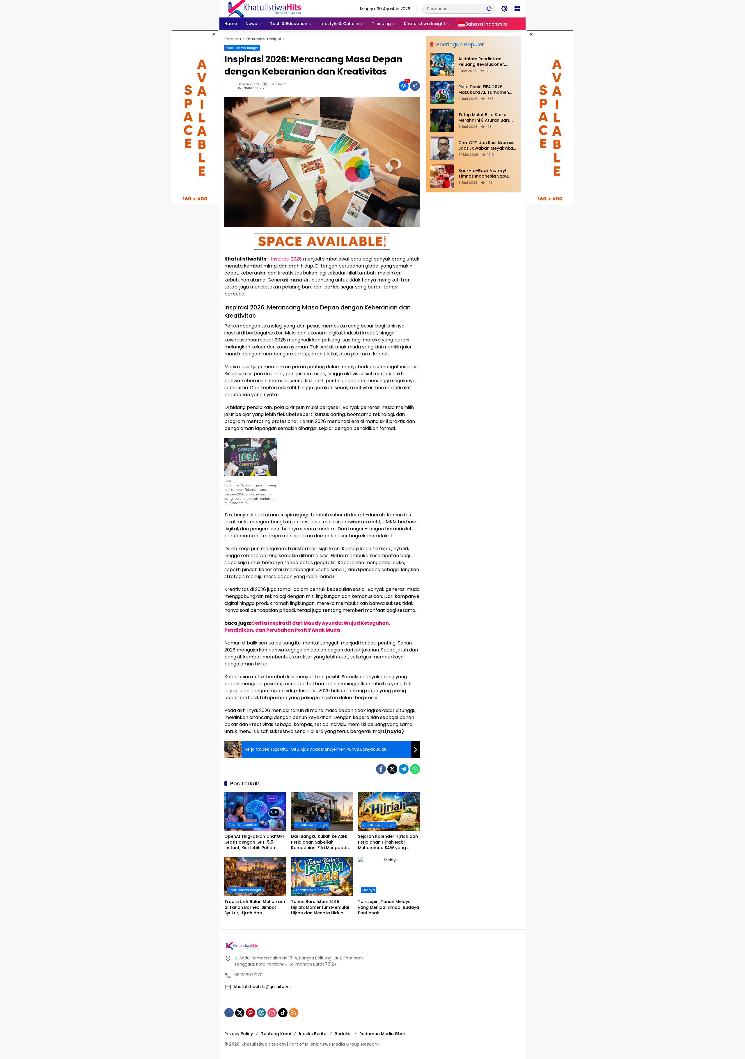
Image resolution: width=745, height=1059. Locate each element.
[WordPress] (261, 1012)
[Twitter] (392, 769)
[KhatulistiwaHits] (264, 8)
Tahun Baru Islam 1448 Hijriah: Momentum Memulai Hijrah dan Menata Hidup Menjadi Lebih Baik (320, 907)
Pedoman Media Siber (382, 1034)
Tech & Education (243, 824)
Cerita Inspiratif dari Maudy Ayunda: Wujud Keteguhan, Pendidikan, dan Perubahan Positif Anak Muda (307, 626)
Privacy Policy (238, 1034)
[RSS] (293, 1012)
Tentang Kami (276, 1034)
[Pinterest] (250, 1012)
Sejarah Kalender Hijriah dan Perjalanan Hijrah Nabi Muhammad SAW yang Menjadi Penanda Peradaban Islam (388, 842)
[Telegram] (404, 769)
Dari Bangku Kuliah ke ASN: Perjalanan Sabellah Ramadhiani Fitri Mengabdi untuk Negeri (319, 842)
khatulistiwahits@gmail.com (262, 986)
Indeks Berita (313, 1034)
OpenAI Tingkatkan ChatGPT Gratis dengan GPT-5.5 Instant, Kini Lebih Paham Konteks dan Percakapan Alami (254, 842)
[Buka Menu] (517, 8)
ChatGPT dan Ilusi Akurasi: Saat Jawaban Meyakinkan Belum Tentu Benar (487, 145)
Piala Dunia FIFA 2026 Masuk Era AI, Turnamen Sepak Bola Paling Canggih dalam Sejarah (486, 89)
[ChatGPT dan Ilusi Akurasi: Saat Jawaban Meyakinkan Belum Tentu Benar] (442, 148)
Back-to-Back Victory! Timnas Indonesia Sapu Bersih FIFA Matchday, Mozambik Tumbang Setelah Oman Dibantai (483, 173)
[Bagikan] (415, 86)
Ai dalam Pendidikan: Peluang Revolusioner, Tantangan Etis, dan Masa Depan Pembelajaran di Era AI (487, 62)
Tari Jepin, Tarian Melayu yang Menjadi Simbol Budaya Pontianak (388, 907)
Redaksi (343, 1034)
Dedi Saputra (248, 84)
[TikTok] (283, 1012)
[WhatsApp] (415, 769)
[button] (489, 8)
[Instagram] (272, 1012)
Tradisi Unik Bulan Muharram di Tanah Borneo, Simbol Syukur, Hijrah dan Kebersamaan (254, 907)
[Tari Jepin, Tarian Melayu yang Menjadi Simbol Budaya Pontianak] (389, 876)
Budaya (368, 890)
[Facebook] (381, 769)
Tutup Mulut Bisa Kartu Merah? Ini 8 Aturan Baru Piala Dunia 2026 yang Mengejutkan (484, 117)
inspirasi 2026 (286, 259)
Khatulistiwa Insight (242, 47)
